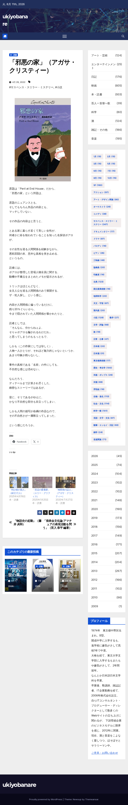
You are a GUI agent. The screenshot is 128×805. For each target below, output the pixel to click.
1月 (97, 156)
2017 (94, 535)
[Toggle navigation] (64, 36)
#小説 (58, 87)
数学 (114, 317)
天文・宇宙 (101, 303)
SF (98, 185)
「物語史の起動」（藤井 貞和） (28, 522)
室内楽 (99, 310)
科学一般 (101, 411)
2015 (94, 553)
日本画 (99, 346)
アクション (101, 192)
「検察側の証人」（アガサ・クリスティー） (64, 493)
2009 (94, 606)
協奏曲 (99, 267)
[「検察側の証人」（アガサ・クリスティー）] (66, 482)
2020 (94, 509)
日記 (94, 76)
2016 (94, 544)
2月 (111, 156)
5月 (111, 163)
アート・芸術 (99, 55)
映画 (94, 85)
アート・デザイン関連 (106, 199)
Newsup (77, 799)
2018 (94, 526)
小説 (99, 317)
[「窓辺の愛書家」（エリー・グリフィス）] (42, 482)
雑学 (98, 432)
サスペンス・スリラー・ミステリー (106, 223)
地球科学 (100, 296)
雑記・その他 (99, 129)
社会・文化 (101, 403)
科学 (94, 112)
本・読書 (13, 55)
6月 (98, 171)
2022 (94, 491)
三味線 (99, 260)
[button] (123, 36)
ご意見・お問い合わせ (104, 752)
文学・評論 (101, 324)
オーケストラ (102, 206)
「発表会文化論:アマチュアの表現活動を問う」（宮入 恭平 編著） (57, 524)
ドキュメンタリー (104, 231)
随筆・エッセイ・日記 (106, 425)
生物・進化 (101, 396)
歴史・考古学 (103, 367)
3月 (97, 163)
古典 (99, 281)
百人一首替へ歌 (100, 103)
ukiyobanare (19, 784)
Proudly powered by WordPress (46, 799)
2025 (94, 465)
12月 (112, 178)
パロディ (100, 246)
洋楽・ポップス (103, 375)
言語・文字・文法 (104, 418)
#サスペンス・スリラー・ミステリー (31, 87)
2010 (94, 597)
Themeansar (91, 799)
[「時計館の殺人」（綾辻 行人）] (19, 482)
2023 (94, 482)
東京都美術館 (102, 360)
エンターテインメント (103, 66)
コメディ (100, 214)
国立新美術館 (102, 289)
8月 (98, 178)
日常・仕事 (101, 339)
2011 (94, 588)
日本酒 (99, 353)
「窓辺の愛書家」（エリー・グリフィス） (41, 493)
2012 (94, 579)
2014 (94, 562)
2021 (94, 500)
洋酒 (98, 382)
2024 (94, 473)
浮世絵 (99, 389)
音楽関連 (100, 439)
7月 (112, 171)
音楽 (94, 138)
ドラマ (99, 238)
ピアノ (99, 253)
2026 (94, 456)
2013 (94, 571)
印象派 (99, 274)
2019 (94, 518)
